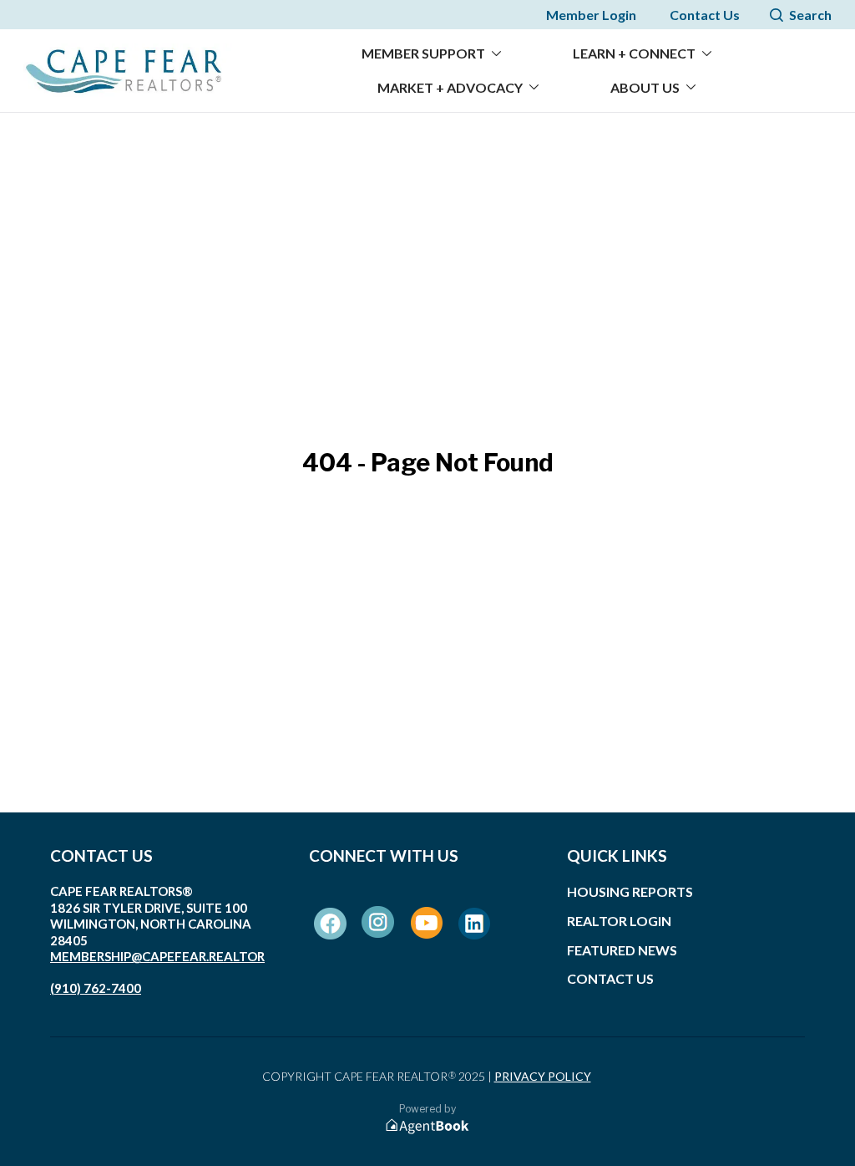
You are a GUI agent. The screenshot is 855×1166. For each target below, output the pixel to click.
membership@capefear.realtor (157, 956)
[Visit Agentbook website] (427, 1126)
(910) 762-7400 (95, 987)
